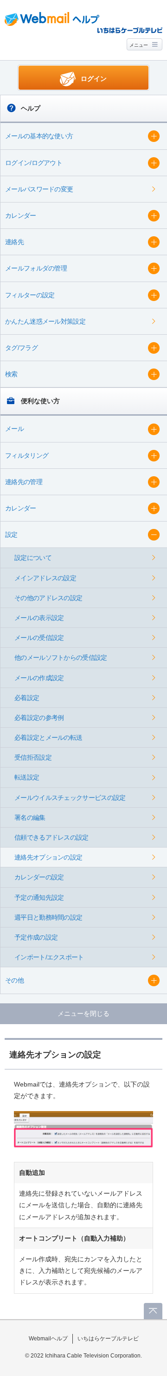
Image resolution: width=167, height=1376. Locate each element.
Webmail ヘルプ (52, 19)
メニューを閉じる (83, 1013)
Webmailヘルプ (48, 1338)
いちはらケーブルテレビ (108, 1338)
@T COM (129, 30)
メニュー (138, 45)
